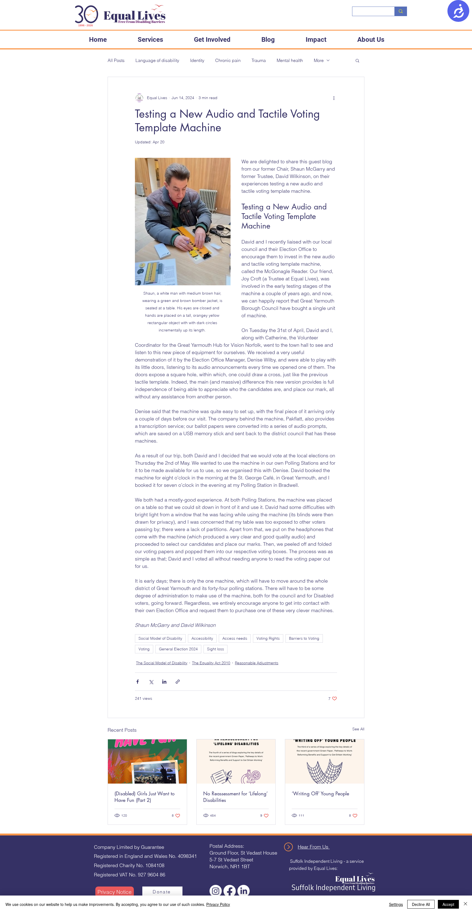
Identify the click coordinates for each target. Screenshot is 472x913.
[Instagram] (216, 891)
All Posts (116, 60)
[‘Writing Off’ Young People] (324, 761)
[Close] (465, 904)
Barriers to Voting (304, 638)
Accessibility (202, 638)
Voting (144, 649)
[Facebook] (229, 891)
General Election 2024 (178, 649)
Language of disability (157, 60)
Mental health (290, 60)
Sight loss (215, 649)
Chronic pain (228, 60)
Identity (197, 60)
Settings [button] (396, 904)
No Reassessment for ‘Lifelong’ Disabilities (235, 796)
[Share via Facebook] (137, 681)
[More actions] (334, 97)
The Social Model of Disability (161, 662)
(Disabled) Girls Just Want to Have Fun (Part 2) (144, 796)
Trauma (259, 60)
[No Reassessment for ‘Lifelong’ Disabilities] (236, 761)
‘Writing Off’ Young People (320, 793)
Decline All (421, 904)
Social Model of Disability (160, 638)
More (319, 60)
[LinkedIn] (243, 891)
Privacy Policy (218, 904)
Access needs (234, 638)
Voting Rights (268, 638)
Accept (448, 904)
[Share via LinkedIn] (164, 681)
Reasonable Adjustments (256, 662)
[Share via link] (177, 681)
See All (358, 729)
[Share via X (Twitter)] (151, 681)
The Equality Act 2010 (211, 662)
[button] (150, 39)
